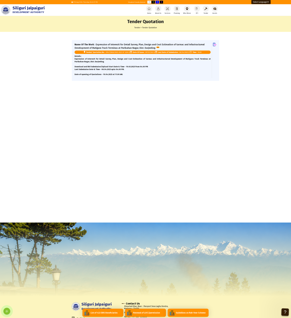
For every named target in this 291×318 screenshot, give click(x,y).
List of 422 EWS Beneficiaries (104, 313)
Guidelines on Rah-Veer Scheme (191, 313)
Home (149, 13)
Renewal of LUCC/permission (146, 313)
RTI (197, 13)
